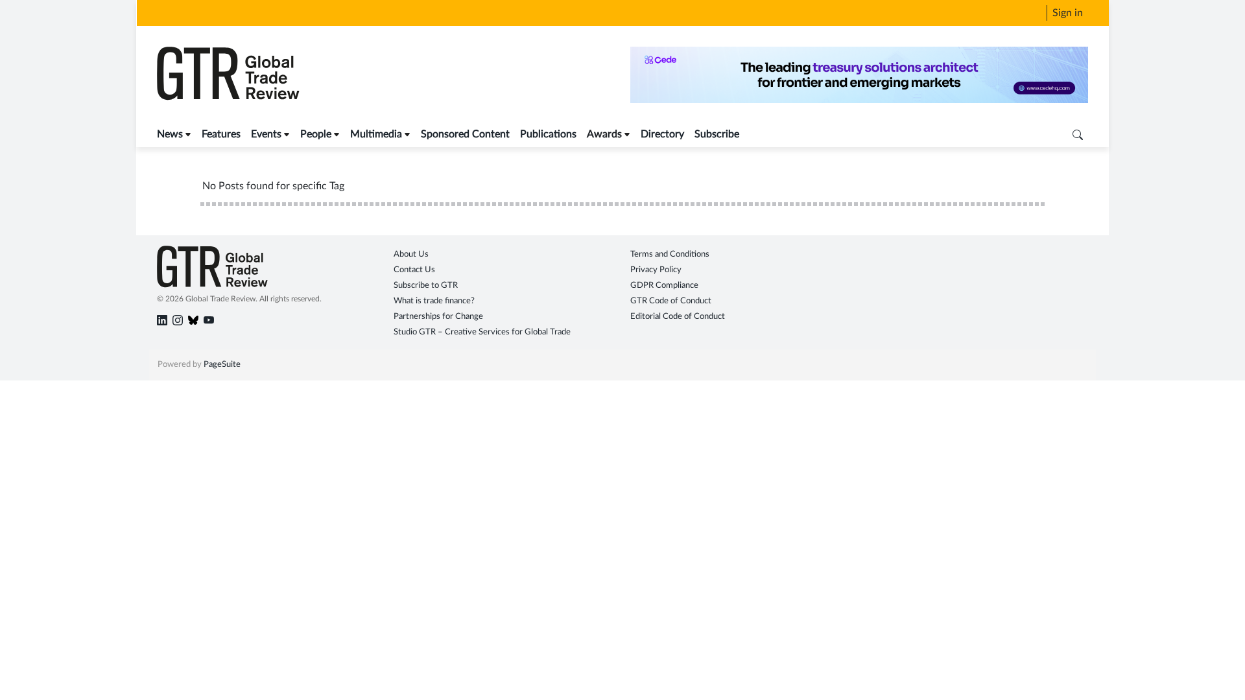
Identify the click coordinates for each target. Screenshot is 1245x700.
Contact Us (414, 270)
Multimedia (376, 134)
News (170, 134)
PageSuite (222, 364)
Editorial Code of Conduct (677, 316)
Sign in (1067, 13)
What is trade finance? (434, 301)
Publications (548, 134)
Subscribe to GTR (426, 285)
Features (221, 134)
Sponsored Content (465, 134)
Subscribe (716, 134)
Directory (662, 134)
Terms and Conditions (669, 254)
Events (266, 134)
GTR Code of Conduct (670, 301)
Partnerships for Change (438, 316)
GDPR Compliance (664, 285)
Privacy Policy (656, 270)
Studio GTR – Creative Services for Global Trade (482, 332)
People (315, 134)
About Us (411, 254)
